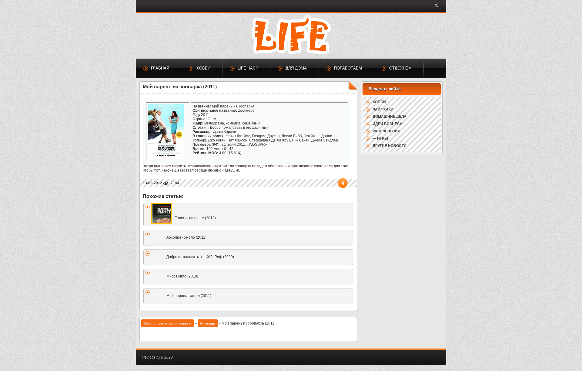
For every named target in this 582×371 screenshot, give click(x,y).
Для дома (296, 68)
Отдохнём (400, 68)
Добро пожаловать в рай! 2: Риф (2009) (200, 257)
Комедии (207, 323)
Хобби (203, 68)
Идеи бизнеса (388, 124)
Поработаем (348, 68)
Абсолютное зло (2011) (186, 237)
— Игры (380, 138)
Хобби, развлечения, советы (167, 323)
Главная (160, 68)
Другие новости (389, 146)
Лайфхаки (383, 109)
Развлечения (386, 131)
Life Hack (248, 68)
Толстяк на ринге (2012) (195, 218)
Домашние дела (389, 116)
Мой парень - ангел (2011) (188, 296)
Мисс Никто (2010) (182, 276)
